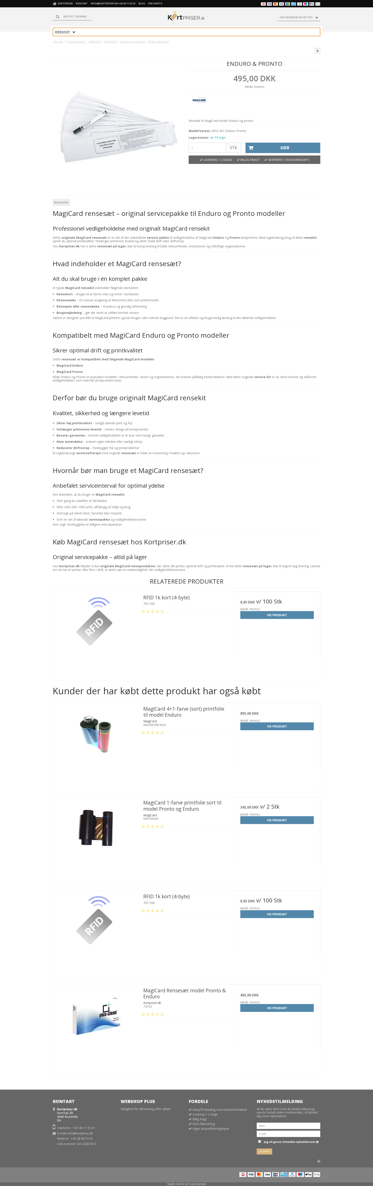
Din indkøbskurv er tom (296, 17)
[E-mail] (288, 1133)
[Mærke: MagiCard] (199, 105)
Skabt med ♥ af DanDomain (186, 1184)
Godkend (264, 1151)
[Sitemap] (318, 1161)
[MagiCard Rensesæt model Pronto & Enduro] (96, 1028)
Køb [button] (284, 148)
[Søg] (72, 16)
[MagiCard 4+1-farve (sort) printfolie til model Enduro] (96, 746)
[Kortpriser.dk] (186, 17)
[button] (317, 51)
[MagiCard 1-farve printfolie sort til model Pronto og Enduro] (96, 840)
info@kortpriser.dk (80, 1133)
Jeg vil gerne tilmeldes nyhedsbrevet (290, 1141)
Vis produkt (277, 615)
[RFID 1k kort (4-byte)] (96, 635)
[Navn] (288, 1125)
